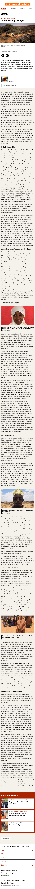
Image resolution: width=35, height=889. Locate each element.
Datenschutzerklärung (9, 870)
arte (24, 880)
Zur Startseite (6, 838)
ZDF (13, 880)
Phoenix (18, 880)
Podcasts (22, 8)
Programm (13, 8)
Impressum (5, 875)
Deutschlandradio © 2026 (10, 886)
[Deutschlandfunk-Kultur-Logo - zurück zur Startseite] (17, 4)
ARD (9, 880)
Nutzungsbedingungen (9, 873)
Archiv (4, 14)
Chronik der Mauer (7, 883)
